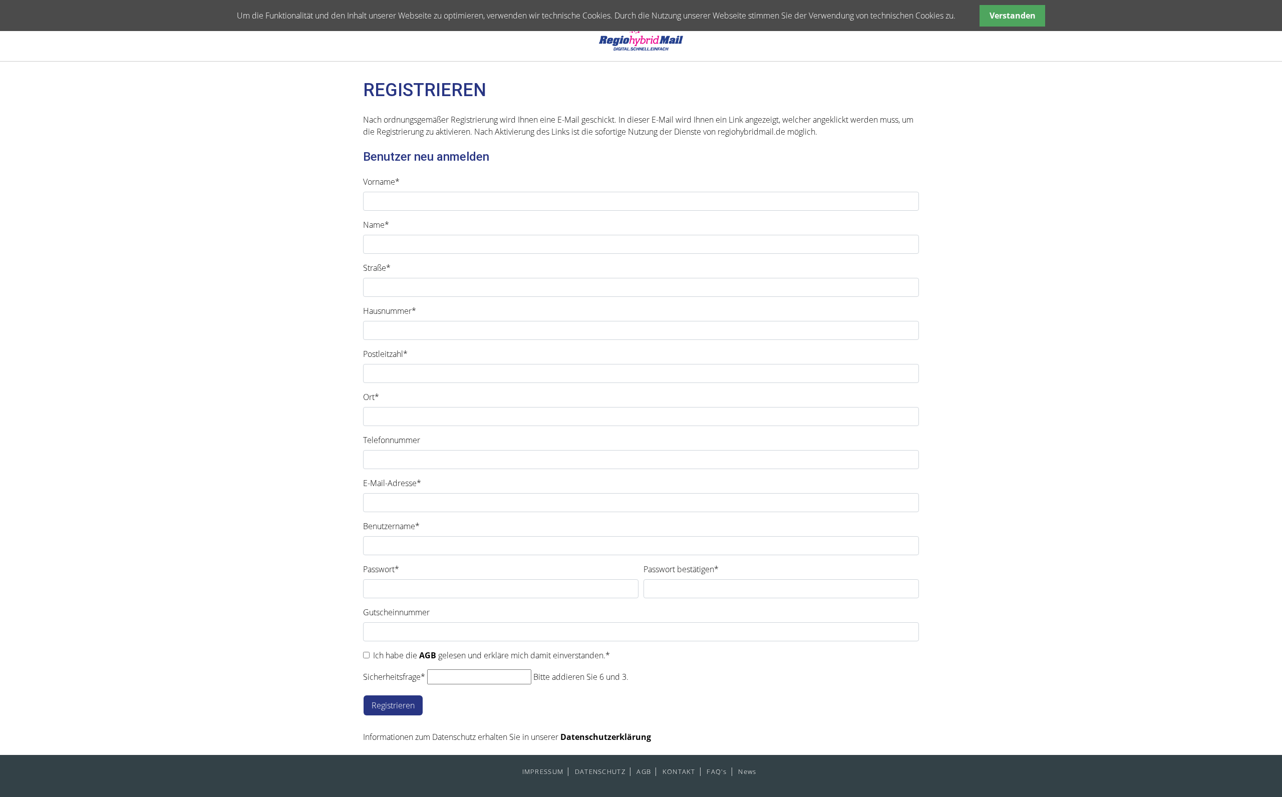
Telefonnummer (391, 440)
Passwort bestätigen (681, 569)
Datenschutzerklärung (605, 736)
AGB (428, 655)
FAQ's (717, 771)
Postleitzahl (385, 353)
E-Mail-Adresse (392, 483)
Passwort (381, 569)
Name (376, 224)
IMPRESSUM (543, 771)
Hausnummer (389, 310)
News (747, 771)
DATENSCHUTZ (600, 771)
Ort (371, 397)
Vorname (381, 181)
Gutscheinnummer (396, 612)
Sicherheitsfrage (394, 676)
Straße (377, 267)
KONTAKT (679, 771)
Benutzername (391, 526)
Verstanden (1013, 15)
